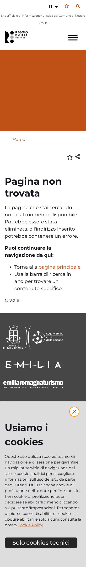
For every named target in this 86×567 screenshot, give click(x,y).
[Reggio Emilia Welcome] (18, 37)
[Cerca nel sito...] (78, 6)
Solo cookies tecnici (41, 542)
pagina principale (59, 267)
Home (18, 139)
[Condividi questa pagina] (77, 156)
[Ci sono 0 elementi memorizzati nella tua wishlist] (66, 6)
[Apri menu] (73, 37)
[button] (54, 6)
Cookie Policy (30, 525)
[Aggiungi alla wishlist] (70, 157)
